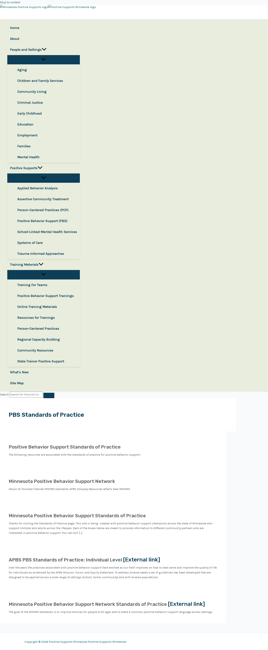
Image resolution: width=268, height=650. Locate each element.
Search (4, 394)
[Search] (48, 395)
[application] (44, 49)
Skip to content (10, 2)
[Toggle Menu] (43, 59)
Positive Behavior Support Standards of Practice (65, 447)
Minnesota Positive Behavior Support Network (62, 481)
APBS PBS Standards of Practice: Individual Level (65, 560)
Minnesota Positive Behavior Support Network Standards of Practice (88, 604)
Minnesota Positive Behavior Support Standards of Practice (77, 516)
